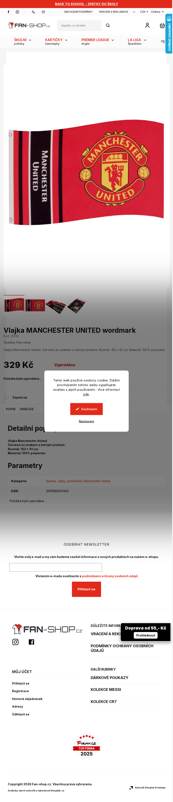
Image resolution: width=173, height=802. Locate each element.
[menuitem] (23, 41)
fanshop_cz (17, 12)
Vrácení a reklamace (113, 11)
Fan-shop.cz (8, 12)
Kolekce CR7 (104, 701)
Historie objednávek (27, 699)
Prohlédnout (145, 635)
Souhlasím (89, 409)
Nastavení (86, 421)
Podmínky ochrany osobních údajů (122, 648)
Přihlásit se (86, 589)
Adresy (17, 706)
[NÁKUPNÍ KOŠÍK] (162, 25)
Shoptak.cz (57, 790)
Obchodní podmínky (78, 11)
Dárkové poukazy (109, 677)
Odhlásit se (20, 714)
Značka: (17, 342)
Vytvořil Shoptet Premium (150, 787)
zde (86, 394)
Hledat (110, 25)
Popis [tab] (11, 409)
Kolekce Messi (106, 689)
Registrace (20, 691)
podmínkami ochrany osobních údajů (110, 576)
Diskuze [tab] (27, 409)
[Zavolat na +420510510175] (37, 12)
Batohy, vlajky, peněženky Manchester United (78, 481)
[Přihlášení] (147, 25)
